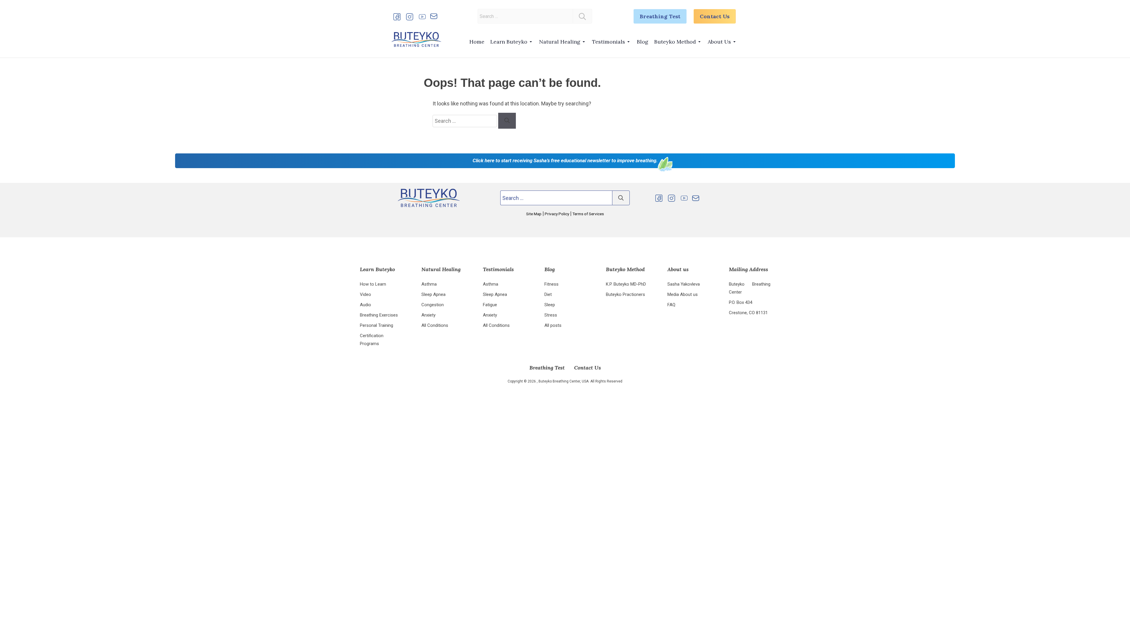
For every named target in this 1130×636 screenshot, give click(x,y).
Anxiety (428, 315)
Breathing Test (660, 16)
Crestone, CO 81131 (748, 312)
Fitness (551, 284)
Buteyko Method (675, 41)
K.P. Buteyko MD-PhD (626, 284)
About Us (719, 41)
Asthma (429, 284)
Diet (548, 294)
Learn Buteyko (508, 41)
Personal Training (376, 325)
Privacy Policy (557, 213)
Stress (550, 315)
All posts (552, 325)
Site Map (534, 213)
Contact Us (714, 16)
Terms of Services (587, 213)
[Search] (582, 16)
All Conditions (434, 325)
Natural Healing (559, 41)
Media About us (682, 294)
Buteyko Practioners (625, 294)
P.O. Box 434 (740, 302)
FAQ (671, 304)
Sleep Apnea (433, 294)
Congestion (432, 304)
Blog (642, 41)
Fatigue (490, 304)
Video (365, 294)
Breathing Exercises (379, 315)
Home (476, 41)
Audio (365, 304)
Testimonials (608, 41)
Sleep (549, 304)
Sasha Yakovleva (683, 284)
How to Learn (373, 284)
